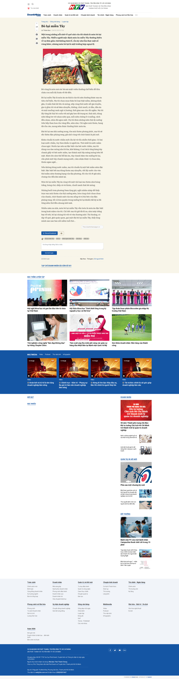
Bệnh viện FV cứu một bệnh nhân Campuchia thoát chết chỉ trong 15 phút (135, 542)
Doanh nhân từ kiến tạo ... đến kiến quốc (38, 636)
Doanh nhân (58, 15)
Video (41, 354)
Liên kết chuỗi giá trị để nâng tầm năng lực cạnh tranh (128, 449)
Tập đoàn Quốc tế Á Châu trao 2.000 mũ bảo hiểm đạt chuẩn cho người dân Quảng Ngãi (129, 553)
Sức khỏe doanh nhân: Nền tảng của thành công (130, 344)
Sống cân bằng (55, 21)
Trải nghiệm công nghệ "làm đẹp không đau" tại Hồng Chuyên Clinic (46, 344)
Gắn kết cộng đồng (59, 611)
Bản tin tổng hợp (32, 596)
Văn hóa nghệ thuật (134, 608)
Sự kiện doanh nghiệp (61, 604)
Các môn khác (82, 623)
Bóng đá (80, 616)
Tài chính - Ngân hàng (105, 15)
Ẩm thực (78, 238)
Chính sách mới (32, 586)
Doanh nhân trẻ (58, 596)
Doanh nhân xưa (58, 594)
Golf (79, 618)
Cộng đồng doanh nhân (34, 591)
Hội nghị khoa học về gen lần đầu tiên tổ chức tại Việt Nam (46, 309)
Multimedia (32, 354)
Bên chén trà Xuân (33, 640)
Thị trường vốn (133, 589)
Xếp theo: (83, 259)
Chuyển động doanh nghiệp (61, 608)
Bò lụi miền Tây (49, 238)
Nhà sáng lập (57, 586)
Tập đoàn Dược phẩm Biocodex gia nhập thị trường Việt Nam (130, 309)
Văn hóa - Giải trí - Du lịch (138, 604)
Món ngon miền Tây (68, 238)
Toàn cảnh (47, 15)
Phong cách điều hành (60, 591)
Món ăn (86, 238)
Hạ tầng (131, 591)
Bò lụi (58, 238)
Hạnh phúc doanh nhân (60, 589)
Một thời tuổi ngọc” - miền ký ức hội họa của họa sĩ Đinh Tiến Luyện (129, 563)
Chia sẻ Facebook (50, 233)
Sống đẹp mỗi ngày (84, 608)
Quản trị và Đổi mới (71, 15)
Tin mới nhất (35, 8)
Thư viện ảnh (57, 354)
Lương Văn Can (32, 616)
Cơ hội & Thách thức (109, 586)
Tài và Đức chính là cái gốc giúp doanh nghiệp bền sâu (136, 384)
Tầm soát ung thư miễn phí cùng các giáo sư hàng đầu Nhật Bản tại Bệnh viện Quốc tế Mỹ (88, 344)
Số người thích (98, 259)
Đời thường (125, 514)
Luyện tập (65, 21)
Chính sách (132, 586)
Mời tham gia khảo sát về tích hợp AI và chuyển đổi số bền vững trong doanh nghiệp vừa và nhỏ (129, 493)
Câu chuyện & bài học (59, 599)
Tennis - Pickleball (84, 621)
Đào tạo (80, 596)
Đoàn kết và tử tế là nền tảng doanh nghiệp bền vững (40, 384)
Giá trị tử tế (30, 613)
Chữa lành (81, 611)
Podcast (47, 354)
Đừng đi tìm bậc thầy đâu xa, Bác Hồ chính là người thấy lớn (104, 384)
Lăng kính (106, 594)
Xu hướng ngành (32, 594)
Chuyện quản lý (83, 594)
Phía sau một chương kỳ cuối (133, 485)
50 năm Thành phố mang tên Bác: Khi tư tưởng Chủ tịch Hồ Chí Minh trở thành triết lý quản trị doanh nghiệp (135, 426)
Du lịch (130, 611)
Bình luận (30, 589)
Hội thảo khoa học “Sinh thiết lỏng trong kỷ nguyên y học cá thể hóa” (88, 309)
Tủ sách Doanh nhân (34, 611)
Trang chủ (44, 21)
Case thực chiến (83, 591)
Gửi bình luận (49, 253)
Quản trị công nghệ (84, 589)
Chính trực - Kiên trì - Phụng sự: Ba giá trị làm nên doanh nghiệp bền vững (73, 385)
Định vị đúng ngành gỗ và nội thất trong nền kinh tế (129, 436)
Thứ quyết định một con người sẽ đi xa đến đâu (128, 503)
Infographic (66, 354)
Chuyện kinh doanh (88, 15)
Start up (105, 589)
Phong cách (31, 608)
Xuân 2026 (31, 629)
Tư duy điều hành (83, 586)
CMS (135, 677)
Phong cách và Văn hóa (124, 15)
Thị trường (106, 591)
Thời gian (90, 259)
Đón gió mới (31, 633)
